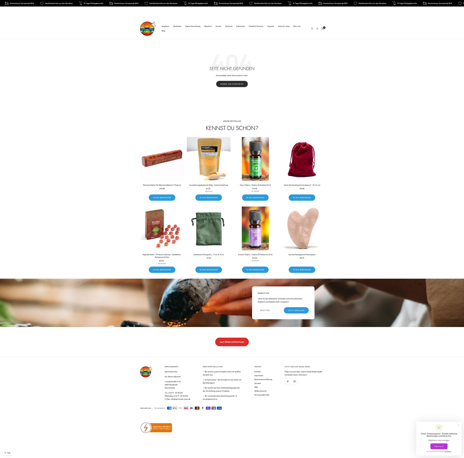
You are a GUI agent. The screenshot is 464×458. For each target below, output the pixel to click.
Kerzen (218, 26)
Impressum (258, 375)
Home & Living (283, 26)
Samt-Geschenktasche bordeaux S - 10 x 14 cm (302, 185)
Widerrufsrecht (260, 391)
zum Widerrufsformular (232, 342)
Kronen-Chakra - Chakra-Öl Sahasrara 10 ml (255, 254)
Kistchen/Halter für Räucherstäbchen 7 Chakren (162, 185)
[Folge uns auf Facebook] (288, 381)
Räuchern (208, 26)
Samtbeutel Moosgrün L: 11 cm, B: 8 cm (208, 254)
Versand (257, 383)
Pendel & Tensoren (256, 26)
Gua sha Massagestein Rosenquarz (301, 254)
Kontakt (257, 372)
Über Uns (297, 26)
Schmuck (228, 26)
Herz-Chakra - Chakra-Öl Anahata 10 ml (255, 185)
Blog (163, 31)
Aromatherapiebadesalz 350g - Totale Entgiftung (208, 185)
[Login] (317, 29)
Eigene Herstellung (192, 26)
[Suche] (312, 28)
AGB (256, 387)
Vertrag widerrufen (261, 395)
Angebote (165, 26)
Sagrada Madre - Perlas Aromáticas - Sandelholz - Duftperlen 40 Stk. (162, 255)
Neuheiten (177, 26)
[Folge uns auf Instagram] (294, 381)
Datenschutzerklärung (263, 379)
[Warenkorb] (322, 28)
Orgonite (270, 26)
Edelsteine (240, 26)
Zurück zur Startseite (232, 84)
